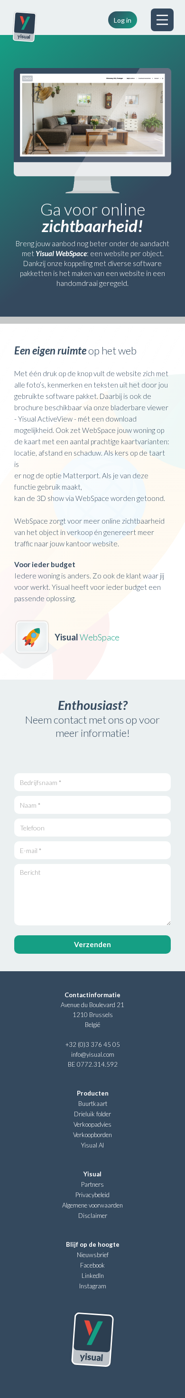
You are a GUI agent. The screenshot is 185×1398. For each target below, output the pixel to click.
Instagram (92, 1286)
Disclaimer (92, 1215)
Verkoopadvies (92, 1124)
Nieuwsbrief (93, 1255)
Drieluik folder (92, 1114)
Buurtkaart (92, 1103)
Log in (122, 20)
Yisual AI (92, 1145)
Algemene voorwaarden (92, 1205)
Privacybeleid (92, 1195)
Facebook (92, 1265)
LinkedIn (93, 1275)
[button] (162, 20)
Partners (92, 1184)
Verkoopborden (92, 1135)
